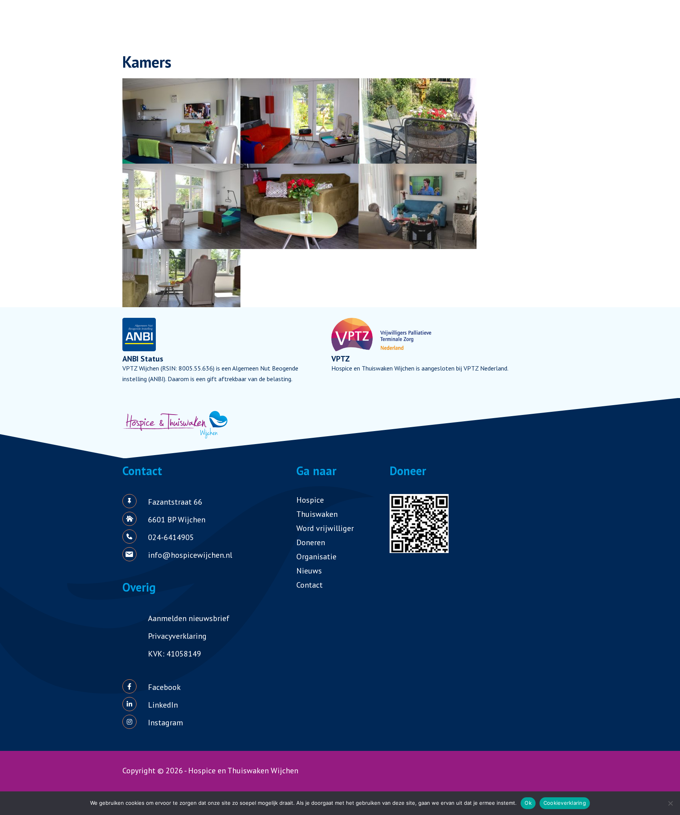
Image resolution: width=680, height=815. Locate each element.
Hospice (310, 500)
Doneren (310, 542)
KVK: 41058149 (174, 654)
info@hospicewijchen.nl (190, 555)
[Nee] (670, 803)
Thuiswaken (317, 514)
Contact (309, 585)
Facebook (164, 687)
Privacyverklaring (177, 636)
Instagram (165, 722)
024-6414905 (171, 537)
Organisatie (316, 556)
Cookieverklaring (564, 803)
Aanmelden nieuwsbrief (188, 618)
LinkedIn (163, 705)
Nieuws (309, 571)
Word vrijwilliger (325, 528)
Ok (528, 803)
